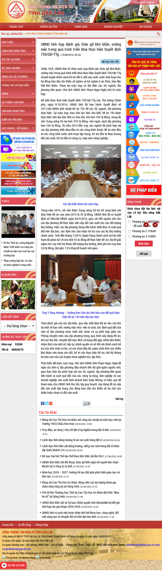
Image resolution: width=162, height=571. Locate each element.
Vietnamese (139, 2)
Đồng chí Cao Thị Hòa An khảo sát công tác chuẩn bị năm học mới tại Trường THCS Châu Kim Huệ (81, 422)
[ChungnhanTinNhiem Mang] (18, 557)
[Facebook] (43, 403)
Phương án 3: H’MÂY (144, 236)
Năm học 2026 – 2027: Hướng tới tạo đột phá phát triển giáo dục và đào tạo (81, 474)
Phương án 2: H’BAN (144, 231)
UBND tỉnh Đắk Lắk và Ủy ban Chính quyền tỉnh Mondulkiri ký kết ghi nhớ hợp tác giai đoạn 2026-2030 (81, 505)
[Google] (50, 403)
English (150, 2)
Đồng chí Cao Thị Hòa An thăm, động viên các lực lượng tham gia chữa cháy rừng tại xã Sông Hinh (79, 484)
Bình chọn (144, 243)
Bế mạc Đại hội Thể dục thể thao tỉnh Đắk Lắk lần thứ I (82, 456)
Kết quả (144, 254)
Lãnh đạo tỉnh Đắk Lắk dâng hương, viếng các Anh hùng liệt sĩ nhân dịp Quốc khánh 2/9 (80, 448)
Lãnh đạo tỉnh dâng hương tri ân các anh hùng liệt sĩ (81, 440)
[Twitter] (47, 403)
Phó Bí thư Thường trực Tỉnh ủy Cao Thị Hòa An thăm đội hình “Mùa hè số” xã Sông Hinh (80, 494)
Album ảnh (9, 275)
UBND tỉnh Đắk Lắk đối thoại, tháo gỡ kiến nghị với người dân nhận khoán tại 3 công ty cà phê (80, 464)
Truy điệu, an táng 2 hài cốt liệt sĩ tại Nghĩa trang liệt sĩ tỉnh (81, 432)
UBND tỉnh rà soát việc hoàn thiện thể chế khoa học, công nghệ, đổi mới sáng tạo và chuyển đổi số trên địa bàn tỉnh (80, 515)
